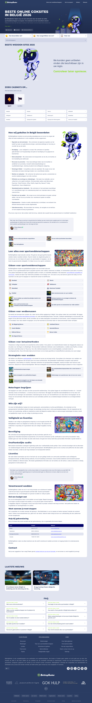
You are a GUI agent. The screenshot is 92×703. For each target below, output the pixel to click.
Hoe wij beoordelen (67, 644)
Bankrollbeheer (44, 649)
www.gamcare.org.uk (56, 534)
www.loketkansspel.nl (56, 531)
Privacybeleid (37, 700)
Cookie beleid (13, 700)
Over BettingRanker (67, 641)
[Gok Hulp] (51, 682)
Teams (23, 651)
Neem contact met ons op (67, 649)
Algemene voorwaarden (76, 700)
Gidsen (78, 2)
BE (6, 668)
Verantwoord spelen (51, 700)
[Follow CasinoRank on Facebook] (68, 668)
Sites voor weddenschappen (54, 2)
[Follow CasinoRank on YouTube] (78, 668)
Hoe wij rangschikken (67, 646)
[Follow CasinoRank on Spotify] (82, 668)
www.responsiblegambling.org (58, 536)
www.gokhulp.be (55, 528)
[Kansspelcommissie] (9, 682)
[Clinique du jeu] (70, 682)
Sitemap (67, 651)
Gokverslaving (26, 700)
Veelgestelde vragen (44, 651)
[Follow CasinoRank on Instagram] (71, 668)
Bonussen (23, 641)
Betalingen (23, 644)
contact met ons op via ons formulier (45, 551)
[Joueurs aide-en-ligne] (27, 682)
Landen (23, 646)
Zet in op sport (69, 2)
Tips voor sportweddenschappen (44, 644)
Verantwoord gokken (44, 646)
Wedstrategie (44, 641)
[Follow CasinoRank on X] (75, 668)
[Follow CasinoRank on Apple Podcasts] (85, 668)
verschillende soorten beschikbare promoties (22, 316)
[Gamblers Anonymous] (83, 682)
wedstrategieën (27, 358)
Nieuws (85, 2)
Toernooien (23, 649)
